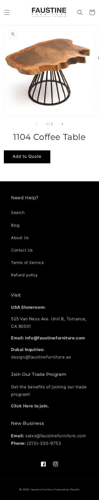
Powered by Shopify (67, 489)
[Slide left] (37, 124)
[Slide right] (62, 124)
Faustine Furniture (42, 489)
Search (18, 212)
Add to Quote (27, 156)
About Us (20, 237)
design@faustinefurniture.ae (41, 357)
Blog (15, 225)
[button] (7, 12)
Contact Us (22, 250)
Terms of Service (27, 262)
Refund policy (24, 275)
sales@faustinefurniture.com (55, 435)
